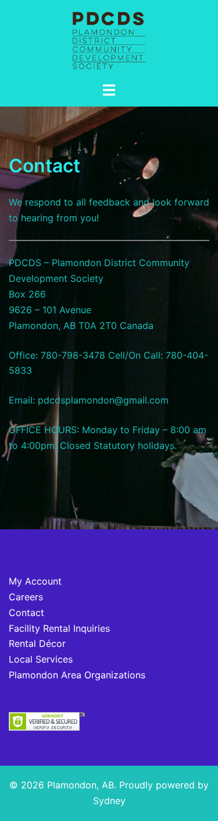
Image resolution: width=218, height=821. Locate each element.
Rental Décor (37, 643)
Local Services (41, 659)
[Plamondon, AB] (109, 39)
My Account (35, 581)
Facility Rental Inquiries (59, 628)
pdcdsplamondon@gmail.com (103, 400)
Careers (26, 597)
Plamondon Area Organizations (77, 675)
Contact (26, 612)
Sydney (109, 800)
